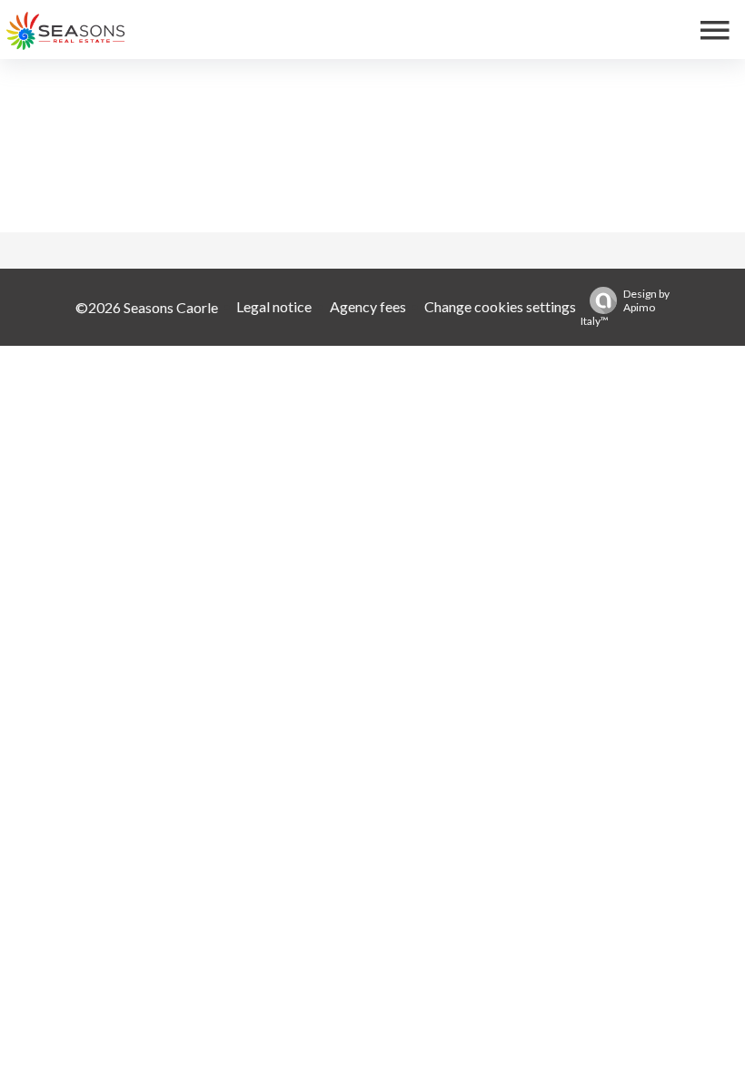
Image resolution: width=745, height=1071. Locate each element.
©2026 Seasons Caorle (146, 307)
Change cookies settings (500, 306)
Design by (625, 307)
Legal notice (274, 306)
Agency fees (368, 306)
